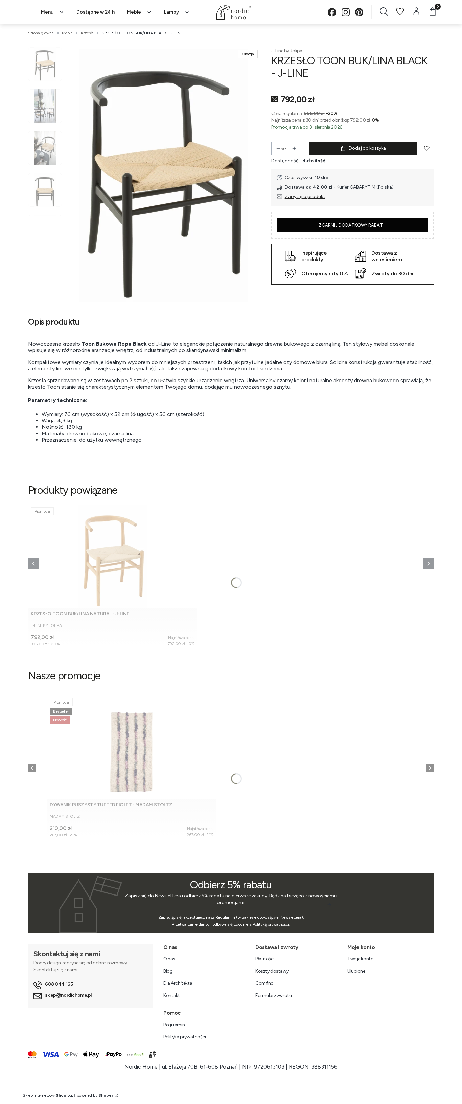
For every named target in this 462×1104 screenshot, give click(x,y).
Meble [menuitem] (134, 12)
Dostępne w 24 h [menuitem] (95, 12)
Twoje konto (360, 959)
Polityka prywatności (184, 1037)
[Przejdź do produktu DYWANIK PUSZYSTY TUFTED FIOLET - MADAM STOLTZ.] (131, 747)
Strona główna (41, 33)
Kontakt (171, 995)
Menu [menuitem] (47, 12)
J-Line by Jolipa (286, 51)
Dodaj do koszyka (367, 148)
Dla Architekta (177, 983)
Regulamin (174, 1025)
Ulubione (356, 971)
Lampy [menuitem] (171, 12)
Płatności (264, 959)
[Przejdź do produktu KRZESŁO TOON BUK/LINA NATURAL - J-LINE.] (112, 556)
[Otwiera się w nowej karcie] (332, 12)
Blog (167, 971)
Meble (67, 33)
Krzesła (87, 33)
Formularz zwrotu (273, 995)
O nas (169, 959)
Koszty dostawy (271, 971)
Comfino (264, 983)
